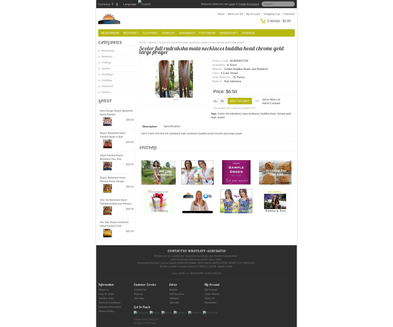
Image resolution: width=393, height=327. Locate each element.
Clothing (150, 33)
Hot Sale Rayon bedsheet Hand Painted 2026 (114, 224)
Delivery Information (110, 307)
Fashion (248, 33)
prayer (221, 117)
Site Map (139, 298)
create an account (248, 4)
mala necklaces (251, 113)
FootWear (207, 33)
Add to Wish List (271, 99)
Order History (212, 294)
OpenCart (153, 319)
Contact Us (140, 289)
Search (153, 42)
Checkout (289, 14)
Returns (138, 294)
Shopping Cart (271, 14)
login (232, 4)
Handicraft (229, 33)
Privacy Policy (106, 311)
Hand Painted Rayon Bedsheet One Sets (111, 157)
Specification (172, 126)
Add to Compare (271, 103)
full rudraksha (233, 113)
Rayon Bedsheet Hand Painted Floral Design (112, 179)
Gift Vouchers (176, 294)
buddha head (268, 113)
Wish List (210, 298)
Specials (174, 302)
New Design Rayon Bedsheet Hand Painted (116, 112)
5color (221, 113)
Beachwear (110, 33)
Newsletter (211, 302)
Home (221, 14)
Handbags (187, 33)
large (214, 117)
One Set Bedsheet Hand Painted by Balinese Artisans (116, 202)
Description (149, 126)
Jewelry (168, 33)
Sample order (106, 298)
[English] (144, 4)
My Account (253, 14)
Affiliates (174, 298)
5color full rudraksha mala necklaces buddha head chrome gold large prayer (201, 42)
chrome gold (284, 113)
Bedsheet (131, 33)
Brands (173, 289)
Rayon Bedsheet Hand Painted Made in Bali (112, 135)
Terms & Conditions (109, 302)
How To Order (106, 294)
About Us (104, 289)
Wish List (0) (235, 14)
